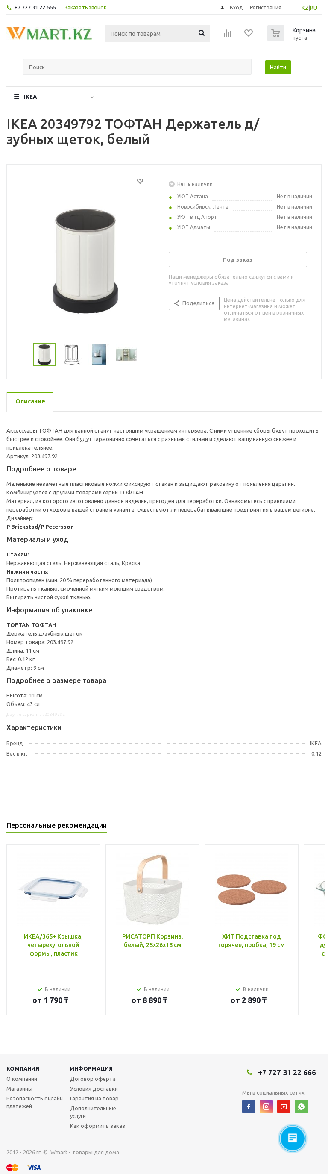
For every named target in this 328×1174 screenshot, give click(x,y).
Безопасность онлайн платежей (34, 1102)
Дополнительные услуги (93, 1112)
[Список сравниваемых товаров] (228, 36)
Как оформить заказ (97, 1126)
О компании (21, 1079)
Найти (278, 67)
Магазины (19, 1089)
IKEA (30, 97)
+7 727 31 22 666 (35, 7)
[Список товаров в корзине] (292, 39)
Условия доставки (94, 1089)
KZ (305, 8)
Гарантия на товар (94, 1098)
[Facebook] (248, 1106)
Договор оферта (93, 1079)
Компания (22, 1068)
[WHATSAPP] (301, 1106)
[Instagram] (266, 1106)
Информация (91, 1068)
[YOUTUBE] (283, 1106)
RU (313, 8)
